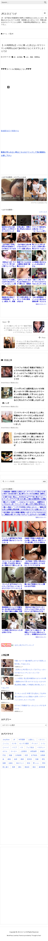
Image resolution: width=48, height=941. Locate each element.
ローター (14, 751)
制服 (31, 57)
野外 (43, 763)
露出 (19, 767)
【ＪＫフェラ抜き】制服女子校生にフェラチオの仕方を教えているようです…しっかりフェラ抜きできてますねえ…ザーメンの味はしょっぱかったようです (29, 373)
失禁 (26, 755)
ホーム (5, 34)
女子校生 (19, 57)
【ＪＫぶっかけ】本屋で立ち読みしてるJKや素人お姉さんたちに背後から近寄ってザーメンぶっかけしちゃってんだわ (30, 696)
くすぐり (41, 739)
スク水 (14, 743)
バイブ (14, 747)
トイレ (43, 743)
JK (12, 34)
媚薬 (9, 759)
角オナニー (20, 763)
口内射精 (18, 755)
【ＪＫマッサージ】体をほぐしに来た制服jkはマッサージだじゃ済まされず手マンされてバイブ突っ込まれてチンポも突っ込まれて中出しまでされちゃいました (29, 418)
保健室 (42, 751)
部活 (28, 763)
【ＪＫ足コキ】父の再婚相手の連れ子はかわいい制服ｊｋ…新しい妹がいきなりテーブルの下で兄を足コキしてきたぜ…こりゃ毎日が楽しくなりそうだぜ (29, 439)
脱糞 (4, 763)
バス (27, 57)
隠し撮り (6, 767)
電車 (13, 767)
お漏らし (31, 739)
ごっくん (6, 743)
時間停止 (37, 57)
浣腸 (36, 759)
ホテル (5, 751)
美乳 (43, 759)
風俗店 (27, 767)
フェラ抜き (30, 747)
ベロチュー (41, 747)
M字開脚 (22, 739)
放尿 (15, 759)
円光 (4, 755)
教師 (22, 759)
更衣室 (29, 759)
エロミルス (43, 212)
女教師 (42, 755)
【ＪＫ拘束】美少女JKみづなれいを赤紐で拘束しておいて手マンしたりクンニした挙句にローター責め (29, 455)
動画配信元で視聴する (10, 131)
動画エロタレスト (41, 304)
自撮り (11, 763)
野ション (36, 763)
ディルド (35, 743)
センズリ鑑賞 (24, 743)
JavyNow (6, 739)
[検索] (45, 2)
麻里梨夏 (42, 767)
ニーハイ (6, 747)
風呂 (34, 767)
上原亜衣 (24, 751)
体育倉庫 (33, 751)
